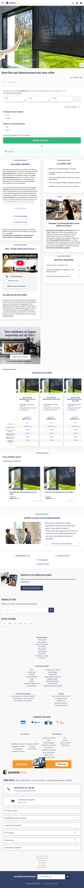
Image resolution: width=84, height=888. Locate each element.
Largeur (7, 98)
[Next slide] (79, 484)
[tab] (3, 880)
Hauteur (31, 98)
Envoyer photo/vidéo (31, 588)
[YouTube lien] (10, 623)
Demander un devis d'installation (62, 543)
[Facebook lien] (4, 623)
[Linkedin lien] (15, 623)
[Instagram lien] (20, 623)
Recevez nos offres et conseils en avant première (19, 604)
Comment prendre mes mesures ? (12, 93)
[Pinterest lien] (25, 623)
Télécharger (61, 764)
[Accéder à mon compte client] (77, 3)
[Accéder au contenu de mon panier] (81, 3)
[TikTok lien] (30, 623)
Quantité (54, 98)
